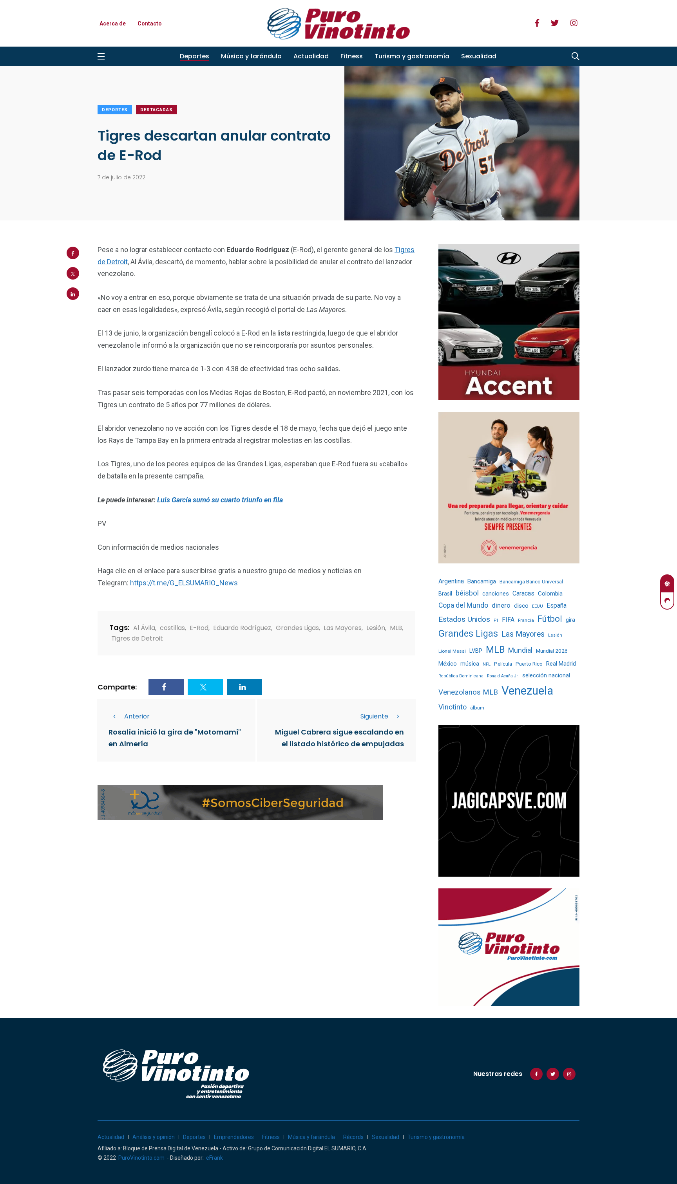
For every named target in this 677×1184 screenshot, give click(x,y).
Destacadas (156, 109)
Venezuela (527, 690)
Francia (526, 620)
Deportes (194, 56)
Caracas (523, 593)
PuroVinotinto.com (141, 1158)
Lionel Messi (452, 651)
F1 (496, 620)
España (557, 605)
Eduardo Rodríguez (242, 627)
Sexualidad (478, 56)
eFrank (214, 1158)
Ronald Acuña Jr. (503, 676)
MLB (396, 627)
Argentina (451, 581)
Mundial (520, 650)
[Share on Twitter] (73, 273)
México (447, 664)
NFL (487, 664)
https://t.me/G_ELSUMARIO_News (184, 583)
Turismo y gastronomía (412, 56)
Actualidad (311, 56)
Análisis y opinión (153, 1137)
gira (570, 619)
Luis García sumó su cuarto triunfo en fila (220, 500)
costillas (172, 627)
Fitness (351, 56)
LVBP (475, 651)
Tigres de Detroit (137, 638)
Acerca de (113, 23)
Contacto (150, 23)
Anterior (137, 716)
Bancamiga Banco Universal (531, 581)
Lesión (375, 627)
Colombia (550, 593)
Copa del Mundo (463, 605)
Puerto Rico (529, 664)
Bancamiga (481, 581)
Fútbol (550, 619)
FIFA (508, 619)
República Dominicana (460, 676)
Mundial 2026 (552, 651)
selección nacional (546, 675)
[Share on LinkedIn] (73, 293)
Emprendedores (234, 1137)
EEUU (537, 606)
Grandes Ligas (297, 627)
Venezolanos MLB (468, 692)
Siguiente (374, 716)
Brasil (445, 593)
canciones (495, 593)
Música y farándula (251, 56)
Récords (353, 1137)
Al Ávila (144, 627)
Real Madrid (561, 663)
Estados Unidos (464, 619)
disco (521, 605)
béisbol (467, 593)
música (469, 664)
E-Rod (199, 627)
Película (503, 664)
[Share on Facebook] (73, 253)
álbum (477, 708)
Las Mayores (343, 627)
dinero (501, 605)
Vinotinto (452, 707)
